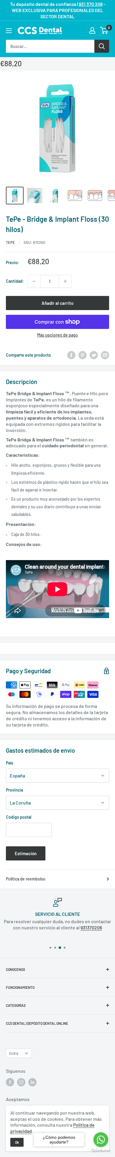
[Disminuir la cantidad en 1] (34, 281)
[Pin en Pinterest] (82, 355)
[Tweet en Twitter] (94, 355)
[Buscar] (101, 46)
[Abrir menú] (9, 30)
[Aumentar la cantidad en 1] (65, 281)
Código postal (18, 817)
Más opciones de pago (57, 334)
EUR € (14, 1053)
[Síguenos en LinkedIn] (32, 1082)
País (9, 762)
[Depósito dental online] (40, 30)
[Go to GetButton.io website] (100, 1151)
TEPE (10, 242)
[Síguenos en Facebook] (10, 1082)
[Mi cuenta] (92, 30)
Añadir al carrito (57, 303)
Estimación (26, 853)
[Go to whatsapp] (100, 1139)
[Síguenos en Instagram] (21, 1082)
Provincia (14, 789)
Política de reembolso (25, 878)
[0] (104, 30)
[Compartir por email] (105, 355)
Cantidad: (15, 281)
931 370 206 (91, 4)
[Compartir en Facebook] (71, 355)
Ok (17, 1142)
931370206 (91, 927)
